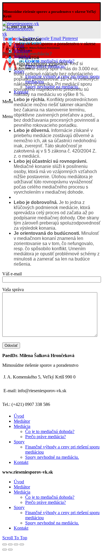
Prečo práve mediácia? (45, 436)
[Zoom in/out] (21, 544)
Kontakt (21, 462)
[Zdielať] (10, 544)
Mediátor (22, 421)
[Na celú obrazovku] (16, 544)
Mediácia (22, 426)
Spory (19, 441)
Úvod (19, 416)
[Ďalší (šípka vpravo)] (10, 549)
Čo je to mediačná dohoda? (49, 431)
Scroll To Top (14, 537)
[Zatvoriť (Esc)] (4, 544)
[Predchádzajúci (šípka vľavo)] (4, 549)
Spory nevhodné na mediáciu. (52, 457)
